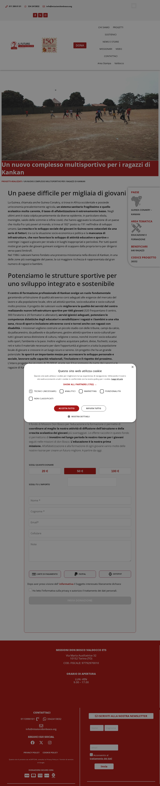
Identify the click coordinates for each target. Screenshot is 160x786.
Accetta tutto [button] (67, 408)
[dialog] (80, 393)
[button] (80, 384)
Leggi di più (117, 379)
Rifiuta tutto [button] (93, 408)
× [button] (132, 367)
